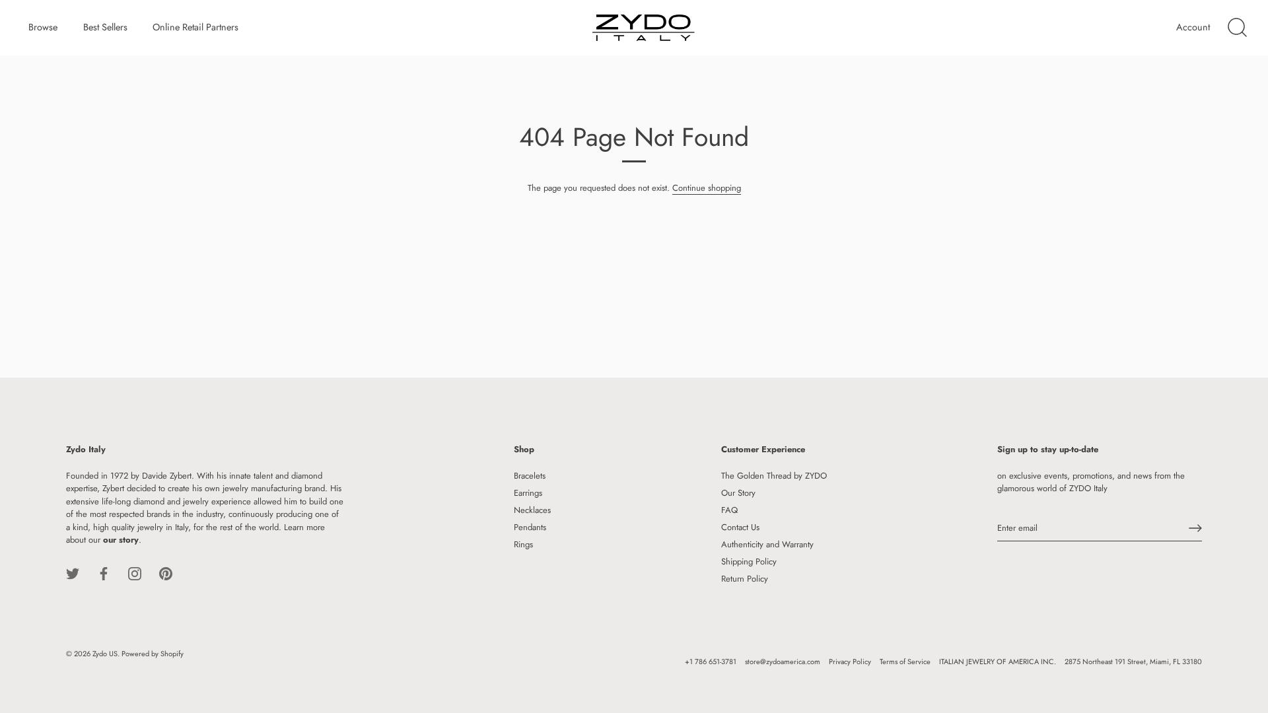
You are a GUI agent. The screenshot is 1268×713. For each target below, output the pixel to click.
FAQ (729, 510)
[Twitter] (72, 572)
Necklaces (532, 510)
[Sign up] (1195, 528)
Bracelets (530, 475)
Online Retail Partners (195, 27)
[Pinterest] (165, 572)
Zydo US (105, 653)
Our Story (738, 493)
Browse (42, 27)
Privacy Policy (850, 661)
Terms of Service (905, 661)
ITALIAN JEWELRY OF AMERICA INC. (997, 661)
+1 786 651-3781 (710, 661)
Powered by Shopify (153, 653)
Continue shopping (706, 188)
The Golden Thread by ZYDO (774, 475)
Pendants (530, 527)
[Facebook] (103, 572)
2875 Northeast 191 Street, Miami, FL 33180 (1133, 661)
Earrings (528, 493)
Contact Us (740, 527)
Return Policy (744, 578)
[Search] (1236, 27)
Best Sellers (105, 27)
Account (1193, 27)
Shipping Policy (749, 561)
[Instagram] (134, 572)
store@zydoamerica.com (782, 661)
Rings (523, 544)
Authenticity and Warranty (767, 544)
